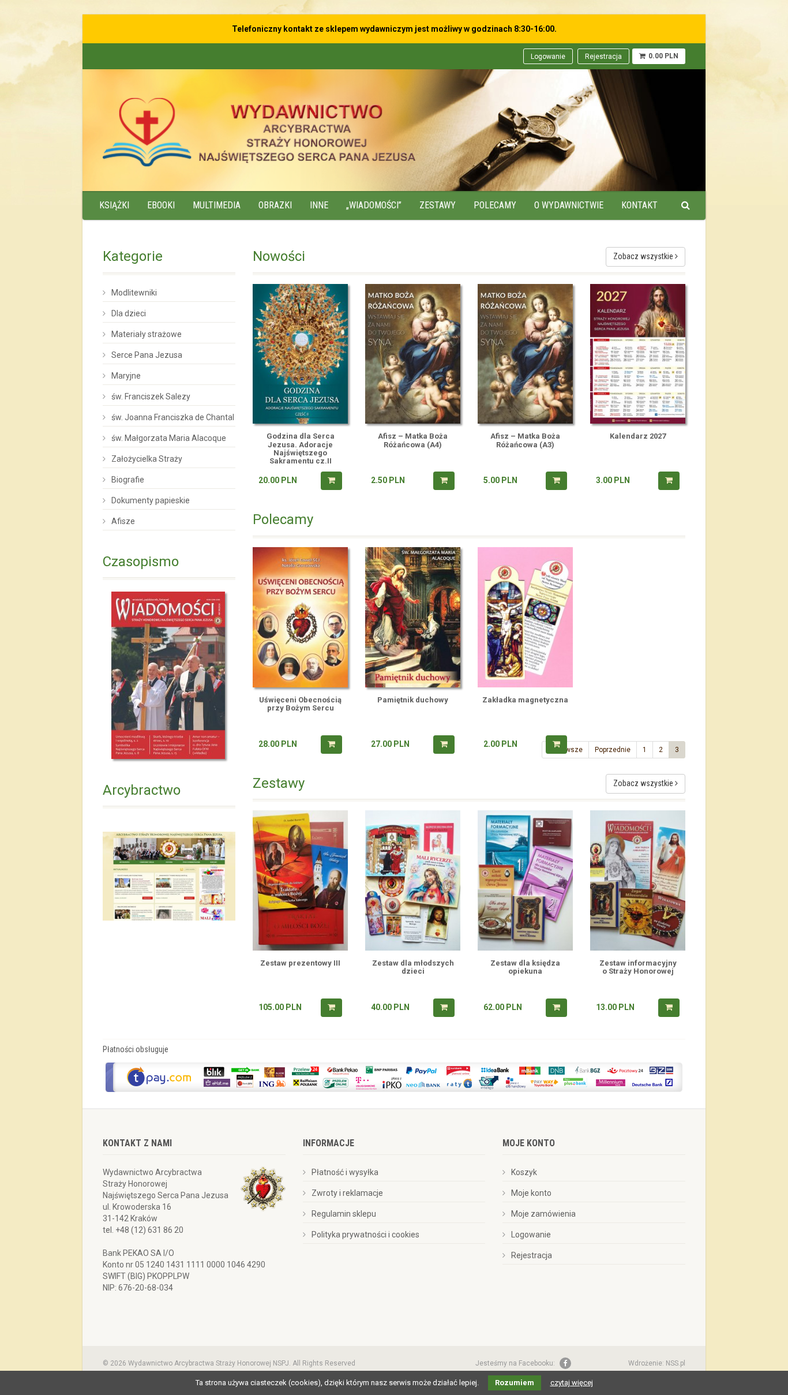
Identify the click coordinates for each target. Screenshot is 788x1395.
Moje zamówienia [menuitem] (543, 1213)
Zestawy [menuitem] (437, 205)
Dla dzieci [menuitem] (128, 313)
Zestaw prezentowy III (300, 963)
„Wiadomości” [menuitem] (373, 205)
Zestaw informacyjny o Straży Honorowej (638, 967)
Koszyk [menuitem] (524, 1172)
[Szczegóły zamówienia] (556, 744)
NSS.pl (675, 1363)
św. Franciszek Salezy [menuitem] (150, 396)
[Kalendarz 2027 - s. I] (637, 354)
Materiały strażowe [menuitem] (146, 334)
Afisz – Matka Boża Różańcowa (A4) (413, 440)
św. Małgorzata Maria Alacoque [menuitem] (168, 438)
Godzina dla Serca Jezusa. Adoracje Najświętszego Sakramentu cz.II (301, 448)
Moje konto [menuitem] (531, 1193)
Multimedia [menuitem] (217, 205)
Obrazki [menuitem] (275, 205)
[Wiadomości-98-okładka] (169, 675)
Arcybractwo (142, 790)
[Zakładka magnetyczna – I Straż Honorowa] (525, 617)
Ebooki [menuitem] (161, 205)
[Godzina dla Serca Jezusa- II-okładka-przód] (300, 354)
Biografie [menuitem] (127, 479)
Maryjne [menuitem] (126, 375)
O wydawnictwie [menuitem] (568, 205)
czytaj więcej (571, 1382)
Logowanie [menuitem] (548, 57)
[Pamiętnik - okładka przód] (412, 617)
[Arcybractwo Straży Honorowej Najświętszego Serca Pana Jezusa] (169, 875)
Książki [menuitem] (114, 205)
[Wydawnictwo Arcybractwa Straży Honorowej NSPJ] (259, 129)
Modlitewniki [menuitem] (134, 292)
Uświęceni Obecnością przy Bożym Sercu (300, 704)
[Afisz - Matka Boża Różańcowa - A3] (525, 354)
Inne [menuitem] (319, 205)
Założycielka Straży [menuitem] (146, 458)
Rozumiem (514, 1382)
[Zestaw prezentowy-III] (300, 880)
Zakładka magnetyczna (525, 700)
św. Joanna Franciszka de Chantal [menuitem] (172, 417)
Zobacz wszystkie (644, 256)
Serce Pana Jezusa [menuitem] (146, 355)
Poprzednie (613, 750)
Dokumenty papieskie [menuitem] (150, 500)
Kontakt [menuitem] (639, 205)
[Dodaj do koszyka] (331, 481)
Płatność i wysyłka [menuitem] (345, 1172)
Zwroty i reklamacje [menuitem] (347, 1193)
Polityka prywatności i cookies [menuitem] (365, 1234)
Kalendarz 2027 (638, 436)
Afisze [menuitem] (123, 521)
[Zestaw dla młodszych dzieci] (412, 880)
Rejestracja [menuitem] (603, 57)
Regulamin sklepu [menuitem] (344, 1213)
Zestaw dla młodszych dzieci (413, 967)
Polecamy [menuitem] (495, 205)
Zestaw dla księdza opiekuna (525, 967)
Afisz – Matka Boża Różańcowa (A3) (525, 440)
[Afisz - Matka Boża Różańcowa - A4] (412, 354)
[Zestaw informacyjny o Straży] (637, 880)
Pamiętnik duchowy (412, 700)
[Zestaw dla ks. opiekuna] (525, 880)
